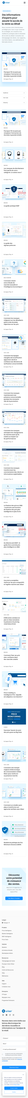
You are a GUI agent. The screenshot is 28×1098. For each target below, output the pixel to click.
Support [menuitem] (4, 983)
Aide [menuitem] (3, 980)
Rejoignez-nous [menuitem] (6, 997)
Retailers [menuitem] (4, 947)
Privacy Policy (17, 1084)
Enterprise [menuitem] (5, 991)
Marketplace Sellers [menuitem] (7, 953)
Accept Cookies (14, 1088)
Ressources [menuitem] (5, 958)
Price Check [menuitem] (5, 939)
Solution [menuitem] (4, 944)
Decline (14, 1092)
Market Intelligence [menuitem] (7, 933)
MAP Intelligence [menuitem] (6, 936)
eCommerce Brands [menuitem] (7, 950)
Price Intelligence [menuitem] (6, 930)
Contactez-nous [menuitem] (6, 986)
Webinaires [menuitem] (5, 976)
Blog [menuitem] (3, 967)
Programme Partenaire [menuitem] (8, 1000)
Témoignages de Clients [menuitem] (8, 961)
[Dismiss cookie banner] (23, 1075)
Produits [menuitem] (4, 927)
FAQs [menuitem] (3, 973)
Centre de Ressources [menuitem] (8, 970)
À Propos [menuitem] (4, 994)
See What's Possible (14, 898)
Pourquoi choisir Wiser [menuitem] (8, 964)
